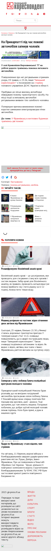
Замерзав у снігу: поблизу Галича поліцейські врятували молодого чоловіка (23, 382)
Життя (31, 496)
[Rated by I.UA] (6, 546)
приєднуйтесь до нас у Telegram (25, 170)
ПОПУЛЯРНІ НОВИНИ (14, 239)
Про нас (32, 528)
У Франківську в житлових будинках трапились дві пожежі (24, 120)
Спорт (31, 508)
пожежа (13, 185)
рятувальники (24, 185)
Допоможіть (35, 536)
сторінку (38, 82)
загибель (34, 185)
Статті (31, 516)
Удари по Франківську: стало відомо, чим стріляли (21, 445)
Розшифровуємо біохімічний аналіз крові (21, 268)
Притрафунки (16, 181)
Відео (30, 520)
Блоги (31, 512)
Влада (31, 491)
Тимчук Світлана (31, 61)
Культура (32, 504)
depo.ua (31, 540)
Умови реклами (36, 532)
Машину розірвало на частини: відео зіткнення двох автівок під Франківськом (24, 322)
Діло (30, 500)
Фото (30, 524)
